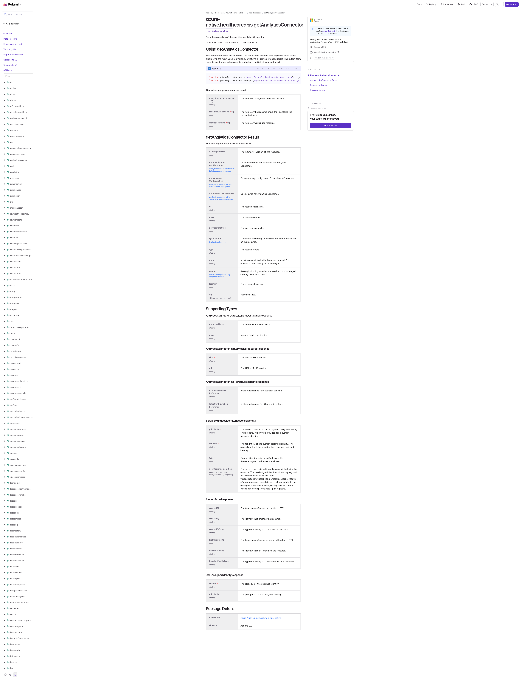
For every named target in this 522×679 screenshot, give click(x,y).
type (211, 249)
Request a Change (318, 108)
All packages (12, 23)
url (210, 368)
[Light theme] (5, 674)
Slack (463, 4)
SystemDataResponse (217, 242)
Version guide (9, 49)
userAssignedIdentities (220, 469)
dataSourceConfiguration (221, 194)
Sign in (499, 4)
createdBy (214, 518)
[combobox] (17, 14)
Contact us (487, 4)
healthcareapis (255, 13)
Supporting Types (318, 85)
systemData (215, 238)
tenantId (213, 443)
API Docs (7, 70)
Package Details (317, 90)
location (213, 284)
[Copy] (298, 77)
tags (211, 294)
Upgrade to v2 (10, 59)
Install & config (10, 39)
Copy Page (315, 103)
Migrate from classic (13, 54)
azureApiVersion (217, 152)
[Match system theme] (15, 674)
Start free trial (330, 125)
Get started (511, 4)
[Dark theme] (10, 674)
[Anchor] (305, 24)
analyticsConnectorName (221, 98)
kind (211, 357)
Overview (7, 33)
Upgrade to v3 (10, 65)
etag (211, 260)
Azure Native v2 (328, 31)
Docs (419, 4)
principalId (214, 429)
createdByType (216, 529)
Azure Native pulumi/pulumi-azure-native (260, 618)
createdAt (214, 508)
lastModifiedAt (216, 540)
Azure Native (231, 13)
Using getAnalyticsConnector (325, 75)
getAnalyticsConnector (274, 13)
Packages (219, 13)
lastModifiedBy (216, 550)
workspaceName (217, 123)
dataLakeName (216, 324)
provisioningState (217, 228)
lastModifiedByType (219, 561)
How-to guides (12, 44)
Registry (432, 4)
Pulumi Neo (448, 4)
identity (213, 271)
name (212, 217)
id (210, 206)
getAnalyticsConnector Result (324, 80)
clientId (212, 583)
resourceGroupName (219, 112)
